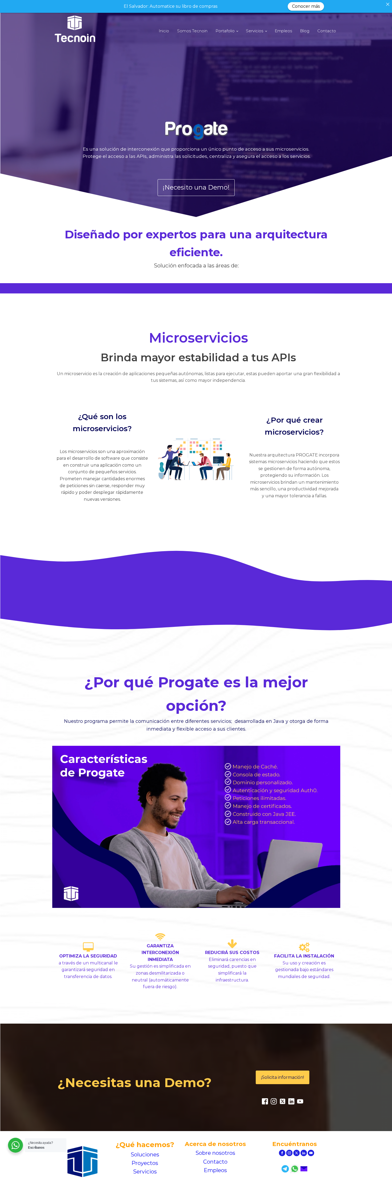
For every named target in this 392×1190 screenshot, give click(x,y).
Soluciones (145, 1154)
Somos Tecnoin (192, 30)
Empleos (283, 30)
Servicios (254, 30)
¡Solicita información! (282, 1077)
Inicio (164, 30)
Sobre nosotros (215, 1153)
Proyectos (144, 1163)
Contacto (326, 30)
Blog (304, 30)
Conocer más (306, 6)
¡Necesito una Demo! (196, 187)
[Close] (387, 4)
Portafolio (225, 30)
